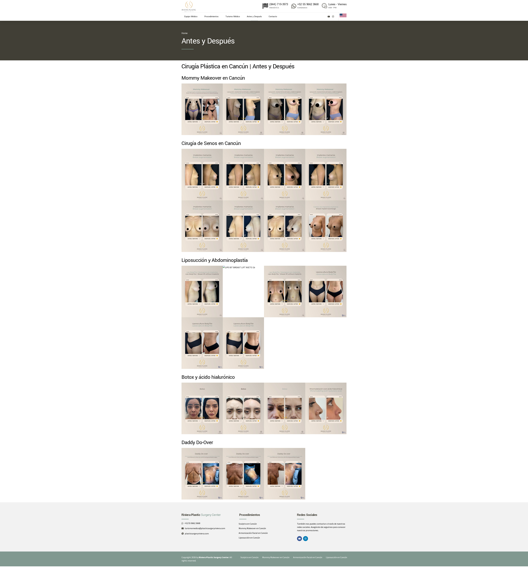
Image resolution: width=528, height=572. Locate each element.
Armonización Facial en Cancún (253, 533)
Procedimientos (211, 16)
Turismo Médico (232, 16)
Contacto (273, 16)
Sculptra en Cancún (248, 523)
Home (185, 33)
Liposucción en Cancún (249, 537)
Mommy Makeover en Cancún (252, 528)
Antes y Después (254, 16)
